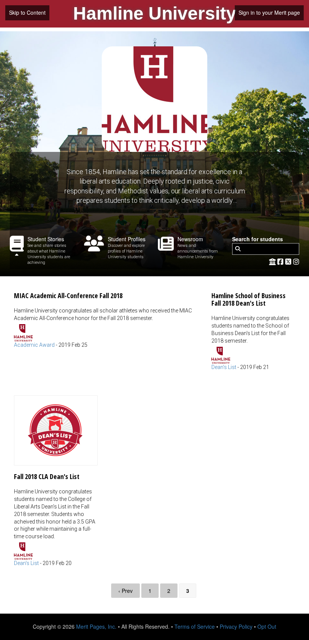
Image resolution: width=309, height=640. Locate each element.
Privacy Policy (236, 626)
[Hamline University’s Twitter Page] (289, 261)
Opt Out (266, 626)
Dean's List (223, 367)
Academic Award (34, 345)
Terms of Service (194, 626)
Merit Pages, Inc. (96, 626)
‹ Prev (125, 590)
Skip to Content (27, 12)
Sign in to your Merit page (269, 12)
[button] (105, 316)
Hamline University (154, 13)
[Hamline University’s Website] (272, 261)
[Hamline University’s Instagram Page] (296, 261)
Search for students (257, 239)
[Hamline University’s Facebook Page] (281, 261)
